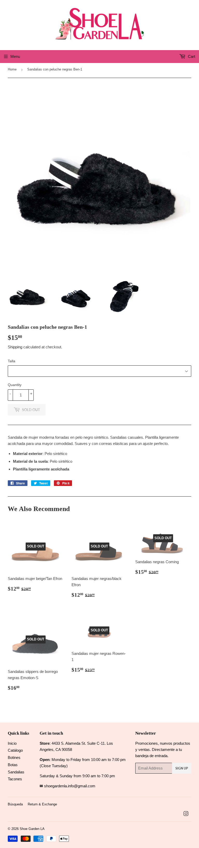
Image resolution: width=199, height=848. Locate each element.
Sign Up (181, 768)
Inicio (12, 743)
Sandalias (16, 772)
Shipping (15, 347)
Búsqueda (15, 804)
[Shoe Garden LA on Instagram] (186, 814)
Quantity (15, 385)
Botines (14, 757)
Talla (11, 361)
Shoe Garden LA (32, 829)
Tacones (15, 779)
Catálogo (15, 750)
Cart (191, 56)
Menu (15, 56)
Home (12, 69)
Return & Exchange (42, 804)
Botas (13, 765)
